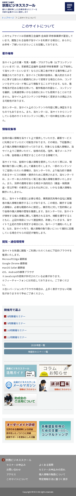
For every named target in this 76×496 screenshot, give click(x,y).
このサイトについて (17, 479)
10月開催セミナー (17, 330)
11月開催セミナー (17, 337)
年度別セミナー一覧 (38, 351)
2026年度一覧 (38, 345)
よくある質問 (46, 464)
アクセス (11, 474)
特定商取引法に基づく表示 (53, 479)
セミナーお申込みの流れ (52, 469)
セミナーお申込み (16, 464)
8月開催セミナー (16, 316)
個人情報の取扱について (52, 474)
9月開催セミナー (16, 323)
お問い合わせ (13, 469)
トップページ (8, 17)
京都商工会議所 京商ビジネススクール (18, 4)
